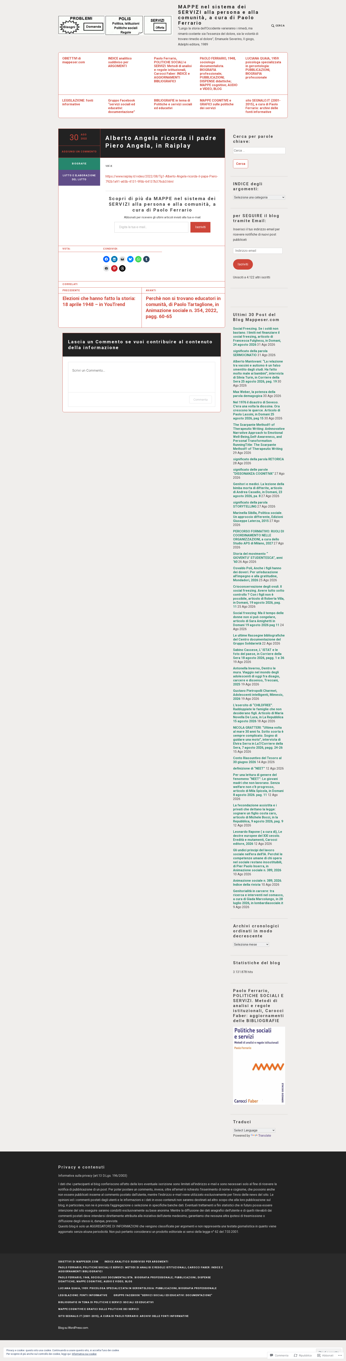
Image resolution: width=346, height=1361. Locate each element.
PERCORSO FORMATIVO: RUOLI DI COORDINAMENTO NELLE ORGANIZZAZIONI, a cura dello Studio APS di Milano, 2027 (258, 537)
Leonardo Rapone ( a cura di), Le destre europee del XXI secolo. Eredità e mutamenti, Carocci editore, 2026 (257, 838)
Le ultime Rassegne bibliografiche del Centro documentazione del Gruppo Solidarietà (259, 639)
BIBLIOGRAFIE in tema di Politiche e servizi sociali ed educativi (173, 104)
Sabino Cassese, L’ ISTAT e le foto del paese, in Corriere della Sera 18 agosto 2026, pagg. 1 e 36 (258, 654)
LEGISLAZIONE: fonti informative (77, 102)
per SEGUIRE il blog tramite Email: (256, 218)
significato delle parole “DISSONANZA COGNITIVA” (253, 471)
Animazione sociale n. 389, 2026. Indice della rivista (257, 883)
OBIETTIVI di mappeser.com (73, 60)
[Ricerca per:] (259, 152)
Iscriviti (200, 227)
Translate (264, 1135)
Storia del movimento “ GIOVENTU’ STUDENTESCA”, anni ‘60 (258, 558)
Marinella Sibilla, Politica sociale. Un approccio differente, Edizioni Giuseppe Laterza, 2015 (258, 517)
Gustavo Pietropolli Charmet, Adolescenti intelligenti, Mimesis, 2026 (258, 695)
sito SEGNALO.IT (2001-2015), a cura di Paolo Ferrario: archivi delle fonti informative (263, 106)
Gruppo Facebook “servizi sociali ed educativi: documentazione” (121, 106)
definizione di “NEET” (249, 768)
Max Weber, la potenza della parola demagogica (254, 394)
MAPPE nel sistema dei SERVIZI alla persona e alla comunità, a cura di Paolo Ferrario (218, 15)
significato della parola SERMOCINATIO (250, 353)
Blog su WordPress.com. (73, 1327)
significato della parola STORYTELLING (250, 504)
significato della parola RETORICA (258, 459)
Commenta (200, 399)
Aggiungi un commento (79, 151)
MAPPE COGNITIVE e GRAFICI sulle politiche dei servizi (217, 104)
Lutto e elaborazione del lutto (79, 177)
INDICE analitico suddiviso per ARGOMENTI (120, 62)
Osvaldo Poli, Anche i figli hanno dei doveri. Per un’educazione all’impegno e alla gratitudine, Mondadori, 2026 (257, 574)
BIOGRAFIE (79, 163)
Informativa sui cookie (84, 1354)
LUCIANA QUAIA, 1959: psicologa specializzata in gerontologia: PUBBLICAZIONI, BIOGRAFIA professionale (263, 67)
